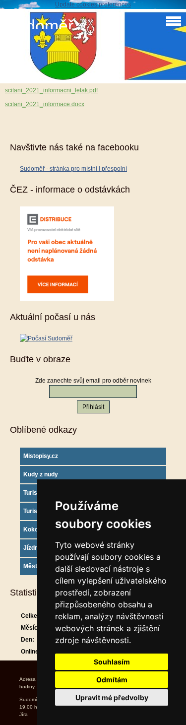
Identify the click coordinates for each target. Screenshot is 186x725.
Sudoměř (39, 26)
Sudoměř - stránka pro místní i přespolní (73, 168)
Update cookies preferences (93, 4)
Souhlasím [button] (112, 662)
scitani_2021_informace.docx (44, 104)
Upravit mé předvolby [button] (111, 697)
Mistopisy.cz (40, 456)
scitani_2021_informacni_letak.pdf (51, 90)
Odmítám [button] (111, 679)
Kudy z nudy (40, 474)
